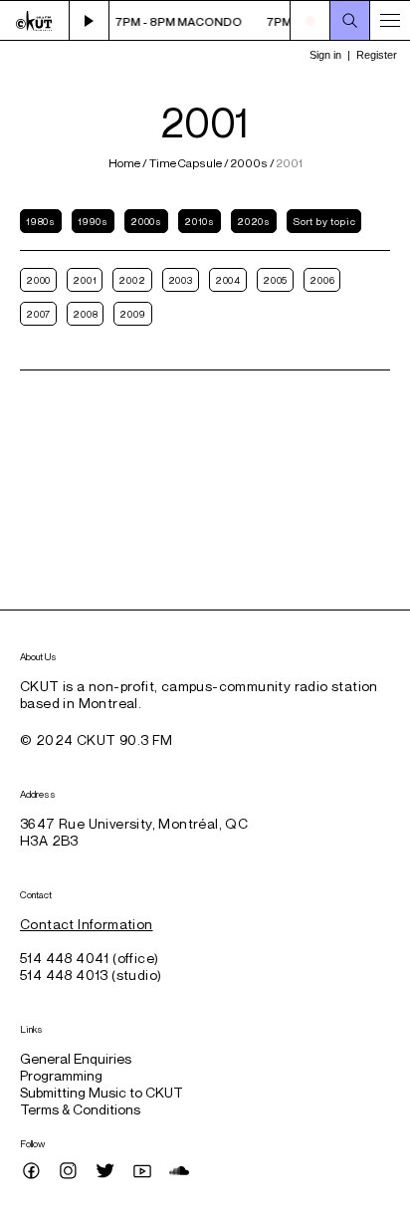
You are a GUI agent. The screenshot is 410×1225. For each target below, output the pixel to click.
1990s (93, 221)
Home (125, 162)
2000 (38, 280)
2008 (85, 314)
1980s (41, 221)
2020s (254, 221)
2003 (180, 280)
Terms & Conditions (80, 1109)
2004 (228, 280)
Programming (61, 1075)
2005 (275, 280)
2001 (85, 280)
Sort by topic (324, 221)
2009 (132, 314)
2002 (131, 280)
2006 (321, 280)
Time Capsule (185, 162)
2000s (249, 162)
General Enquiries (75, 1058)
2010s (199, 221)
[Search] (350, 21)
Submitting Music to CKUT (101, 1092)
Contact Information (86, 923)
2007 (38, 314)
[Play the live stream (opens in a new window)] (89, 21)
